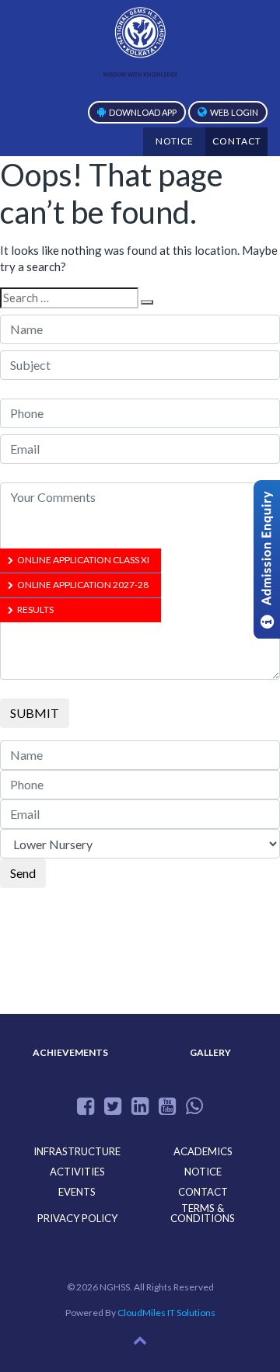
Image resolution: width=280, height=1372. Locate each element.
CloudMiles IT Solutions (166, 1312)
